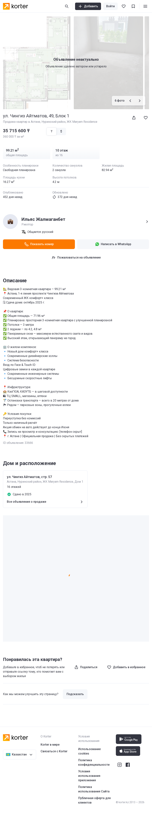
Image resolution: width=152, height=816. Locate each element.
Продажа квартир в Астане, (22, 121)
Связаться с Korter (54, 751)
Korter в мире (50, 744)
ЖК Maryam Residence (82, 121)
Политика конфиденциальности (94, 762)
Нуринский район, (54, 121)
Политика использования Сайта (94, 789)
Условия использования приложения (89, 776)
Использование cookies (89, 751)
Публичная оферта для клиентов (94, 800)
